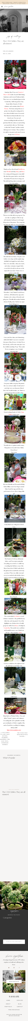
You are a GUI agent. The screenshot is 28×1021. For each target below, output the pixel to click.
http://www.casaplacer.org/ (14, 730)
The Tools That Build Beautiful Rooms (22, 734)
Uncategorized (8, 51)
